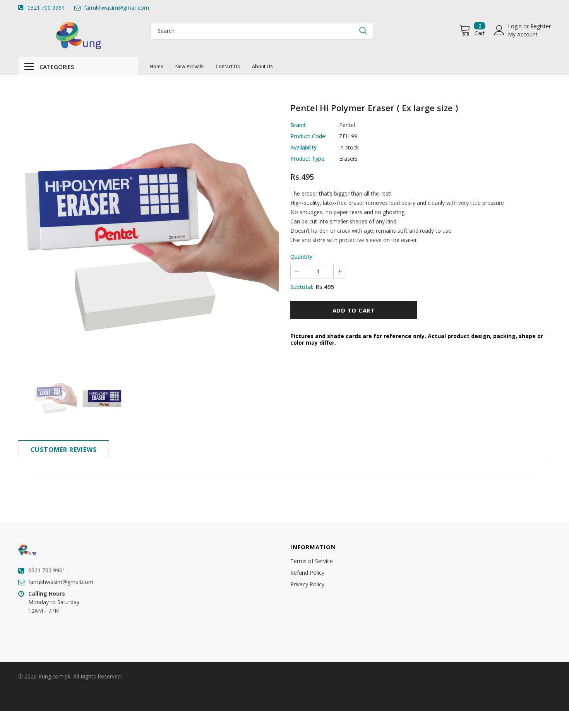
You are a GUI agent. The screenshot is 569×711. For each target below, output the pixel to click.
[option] (148, 234)
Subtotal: (301, 286)
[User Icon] (499, 30)
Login (515, 26)
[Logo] (78, 35)
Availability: (304, 147)
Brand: (298, 125)
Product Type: (308, 158)
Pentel (347, 125)
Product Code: (308, 136)
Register (540, 26)
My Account (523, 34)
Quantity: (302, 256)
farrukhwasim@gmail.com (116, 7)
